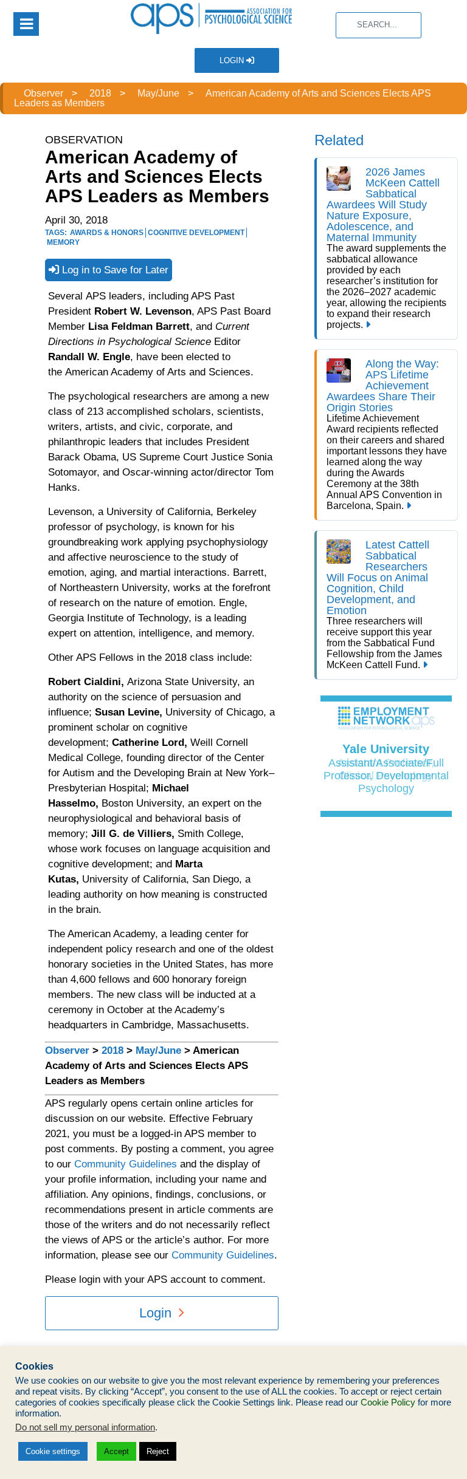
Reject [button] (158, 1451)
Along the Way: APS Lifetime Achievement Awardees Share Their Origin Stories (383, 386)
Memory (63, 242)
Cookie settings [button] (53, 1451)
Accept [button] (116, 1451)
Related (339, 140)
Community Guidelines (125, 1164)
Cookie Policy (388, 1402)
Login (233, 60)
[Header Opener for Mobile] (26, 24)
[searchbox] (378, 25)
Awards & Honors (107, 232)
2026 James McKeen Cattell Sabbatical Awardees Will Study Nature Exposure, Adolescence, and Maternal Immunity (383, 205)
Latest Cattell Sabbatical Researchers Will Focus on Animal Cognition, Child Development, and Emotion (378, 578)
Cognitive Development (196, 232)
